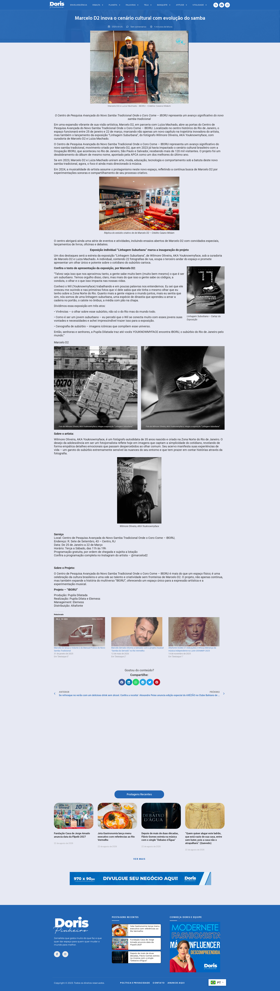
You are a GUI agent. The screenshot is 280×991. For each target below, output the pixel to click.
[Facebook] (221, 4)
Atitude (180, 5)
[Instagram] (227, 4)
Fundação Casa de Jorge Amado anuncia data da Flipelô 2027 (142, 942)
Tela (146, 5)
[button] (215, 5)
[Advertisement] (140, 891)
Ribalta (96, 5)
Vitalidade (198, 5)
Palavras (130, 5)
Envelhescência (78, 5)
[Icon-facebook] (57, 954)
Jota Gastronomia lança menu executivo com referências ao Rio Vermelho (116, 836)
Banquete (162, 5)
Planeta (113, 5)
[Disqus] (139, 744)
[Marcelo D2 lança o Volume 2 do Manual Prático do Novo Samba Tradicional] (81, 631)
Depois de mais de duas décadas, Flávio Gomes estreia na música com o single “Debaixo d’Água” (159, 836)
